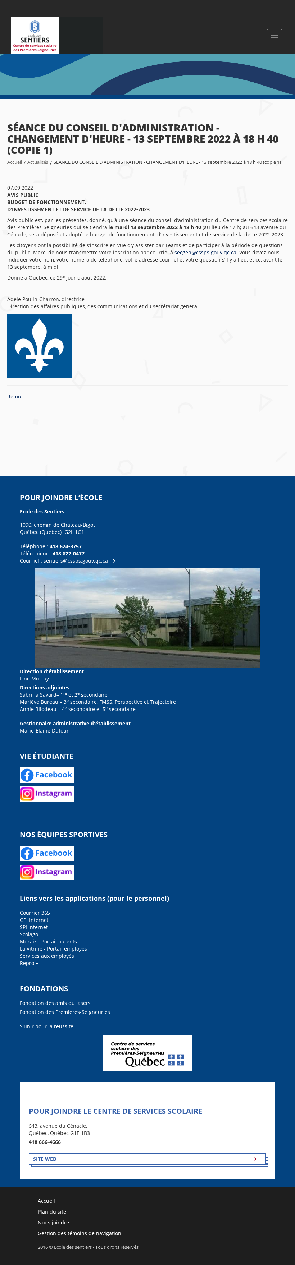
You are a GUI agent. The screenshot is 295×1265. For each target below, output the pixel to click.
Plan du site (52, 1211)
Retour (15, 396)
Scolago (29, 934)
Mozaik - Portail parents (48, 941)
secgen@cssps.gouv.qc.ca (205, 252)
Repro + (29, 963)
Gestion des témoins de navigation (79, 1233)
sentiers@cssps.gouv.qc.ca (76, 560)
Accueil (14, 162)
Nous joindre (53, 1222)
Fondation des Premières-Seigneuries (65, 1011)
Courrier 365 (35, 912)
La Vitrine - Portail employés (53, 948)
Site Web (44, 1158)
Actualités (37, 162)
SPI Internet (34, 927)
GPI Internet (34, 920)
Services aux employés (47, 955)
